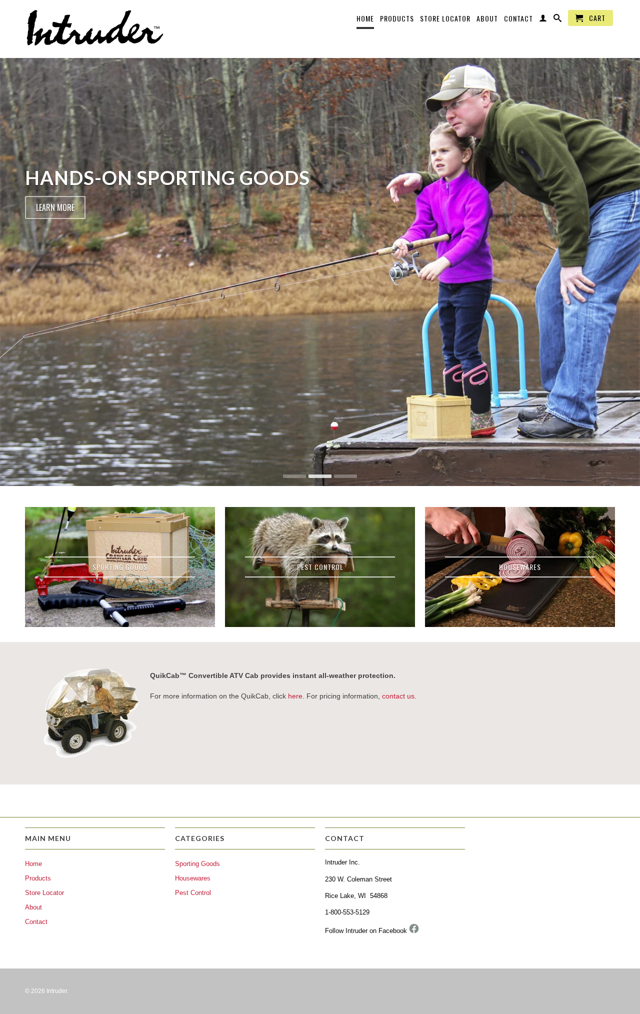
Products (397, 19)
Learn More (55, 208)
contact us (398, 696)
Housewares (192, 878)
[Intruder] (95, 29)
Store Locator (445, 19)
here (295, 696)
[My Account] (543, 20)
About (487, 19)
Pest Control (193, 892)
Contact (518, 19)
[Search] (558, 20)
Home (365, 19)
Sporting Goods (197, 864)
